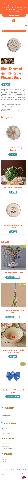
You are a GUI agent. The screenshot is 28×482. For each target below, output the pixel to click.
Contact (4, 417)
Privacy (4, 430)
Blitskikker (13, 473)
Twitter (4, 461)
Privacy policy (5, 474)
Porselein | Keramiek (18, 111)
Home (3, 413)
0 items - (14, 15)
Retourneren (6, 428)
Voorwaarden (6, 433)
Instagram (5, 459)
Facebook (5, 463)
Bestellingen (5, 446)
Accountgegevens (7, 448)
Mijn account (5, 443)
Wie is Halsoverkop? (7, 415)
